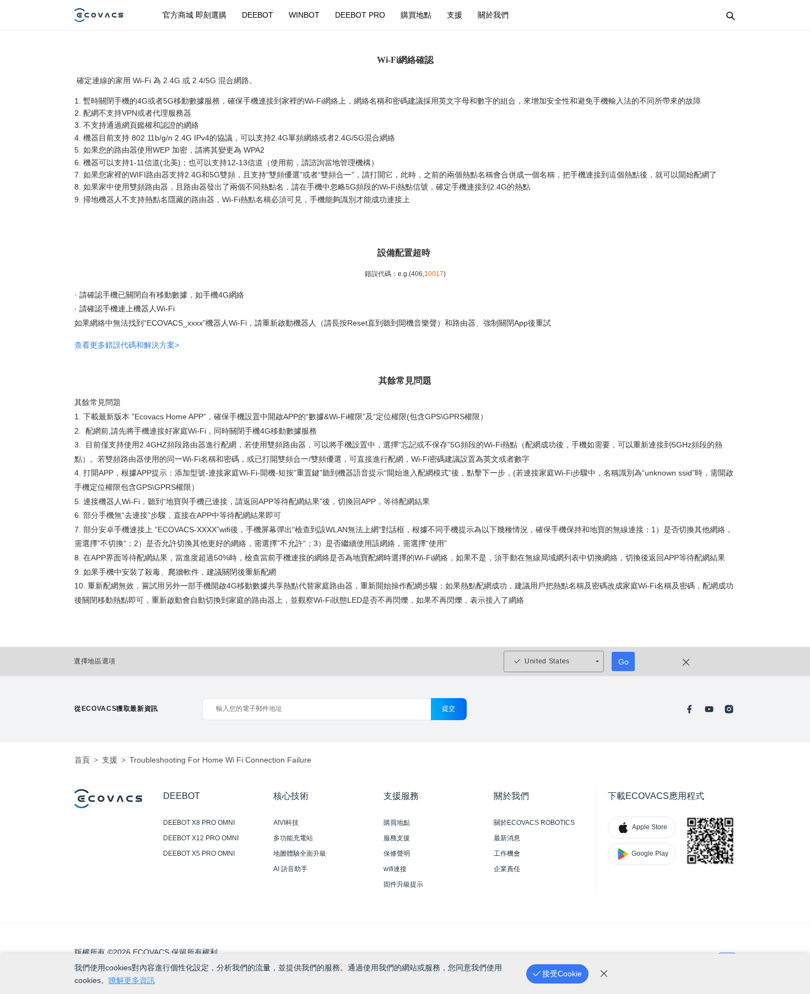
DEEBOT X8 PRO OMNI (199, 822)
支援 (454, 14)
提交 (449, 708)
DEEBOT (257, 14)
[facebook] (689, 709)
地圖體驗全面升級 (299, 853)
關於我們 (493, 14)
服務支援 (397, 838)
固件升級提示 (403, 884)
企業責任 (507, 869)
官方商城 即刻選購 (194, 14)
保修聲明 (397, 853)
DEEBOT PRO (360, 14)
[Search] (730, 15)
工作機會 (507, 853)
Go (623, 661)
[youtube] (709, 709)
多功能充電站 (293, 838)
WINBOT (304, 14)
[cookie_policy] (604, 974)
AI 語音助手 (290, 869)
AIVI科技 (286, 822)
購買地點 (416, 14)
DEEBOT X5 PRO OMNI (199, 853)
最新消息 (507, 838)
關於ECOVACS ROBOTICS (534, 822)
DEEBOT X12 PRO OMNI (201, 838)
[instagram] (729, 709)
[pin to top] (787, 841)
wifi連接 (395, 869)
